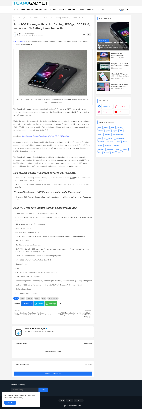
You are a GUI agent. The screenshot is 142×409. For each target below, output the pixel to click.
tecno (119, 153)
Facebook (28, 303)
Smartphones (23, 18)
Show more (88, 343)
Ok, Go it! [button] (10, 402)
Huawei (107, 134)
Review (30, 9)
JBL (99, 138)
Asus (22, 298)
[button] (121, 10)
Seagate (110, 149)
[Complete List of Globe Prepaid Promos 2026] (103, 86)
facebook (106, 106)
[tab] (16, 9)
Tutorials (81, 9)
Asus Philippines (19, 41)
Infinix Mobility (118, 134)
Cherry (100, 131)
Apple (106, 127)
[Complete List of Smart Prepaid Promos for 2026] (103, 66)
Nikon (118, 142)
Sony (117, 149)
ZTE (113, 153)
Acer (99, 127)
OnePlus (108, 145)
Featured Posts (41, 9)
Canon (119, 127)
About (70, 400)
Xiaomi (106, 153)
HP (121, 131)
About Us (90, 9)
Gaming (29, 298)
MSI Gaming (120, 138)
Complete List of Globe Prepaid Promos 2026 (119, 85)
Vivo (99, 153)
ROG (43, 298)
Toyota (124, 149)
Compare (71, 9)
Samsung (101, 149)
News (23, 9)
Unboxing (52, 9)
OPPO (100, 145)
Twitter (40, 303)
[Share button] (60, 303)
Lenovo (110, 138)
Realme (116, 145)
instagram (106, 112)
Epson (108, 131)
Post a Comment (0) (53, 374)
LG (105, 138)
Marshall (101, 142)
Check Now (17, 398)
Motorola (110, 142)
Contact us (78, 400)
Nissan (125, 142)
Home (16, 9)
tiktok (123, 106)
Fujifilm (115, 131)
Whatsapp (52, 303)
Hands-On (62, 9)
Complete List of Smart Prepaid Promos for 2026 (120, 65)
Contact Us (100, 9)
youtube (123, 112)
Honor (100, 134)
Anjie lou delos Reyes (35, 329)
